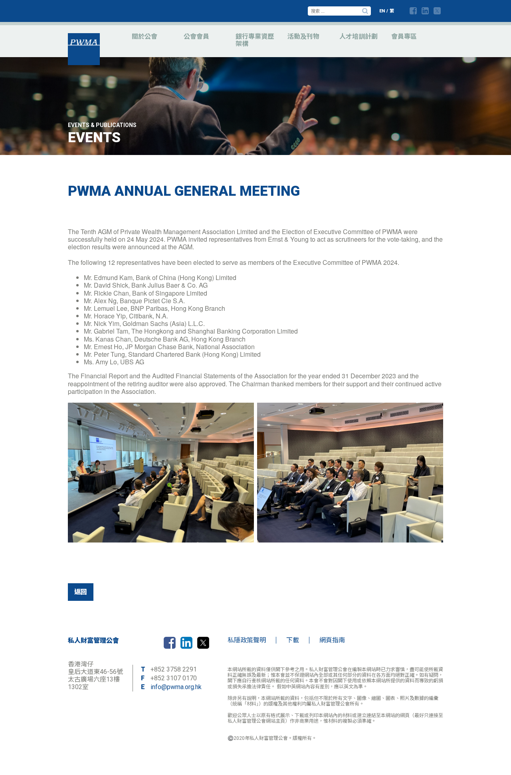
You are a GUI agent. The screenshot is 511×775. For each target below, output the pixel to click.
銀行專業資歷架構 (255, 40)
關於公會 (144, 36)
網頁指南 (332, 640)
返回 (80, 592)
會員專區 (404, 36)
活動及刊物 (303, 36)
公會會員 (196, 36)
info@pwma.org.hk (176, 687)
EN (382, 11)
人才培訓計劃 (358, 36)
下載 (292, 640)
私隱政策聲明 (247, 640)
